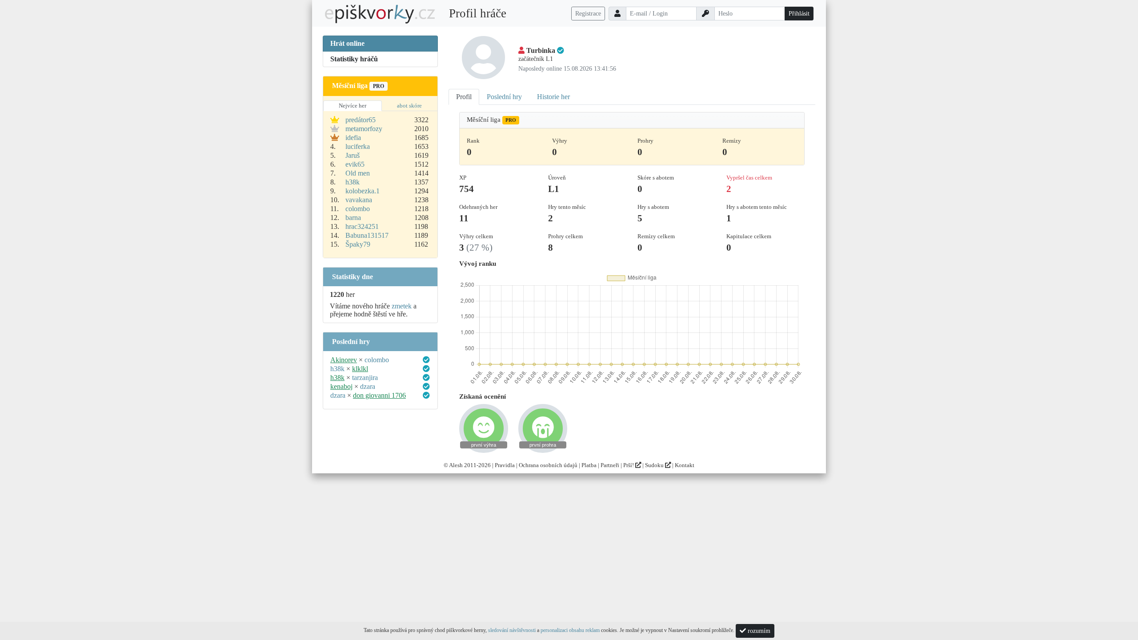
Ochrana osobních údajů (548, 465)
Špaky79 (357, 244)
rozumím (758, 631)
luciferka (357, 146)
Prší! (629, 465)
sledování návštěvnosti (512, 630)
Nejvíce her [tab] (352, 105)
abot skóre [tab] (409, 105)
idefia (353, 137)
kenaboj (341, 386)
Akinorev (343, 360)
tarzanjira (365, 377)
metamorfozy (363, 128)
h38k (352, 182)
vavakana (358, 200)
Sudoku (655, 465)
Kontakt (684, 465)
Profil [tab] (464, 96)
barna (353, 217)
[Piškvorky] (380, 14)
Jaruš (352, 155)
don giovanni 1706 (379, 395)
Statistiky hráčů (354, 59)
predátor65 (360, 120)
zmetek (402, 306)
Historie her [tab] (553, 96)
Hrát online (347, 43)
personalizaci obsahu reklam (570, 630)
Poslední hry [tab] (504, 96)
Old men (357, 173)
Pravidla (505, 465)
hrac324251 (362, 226)
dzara (367, 386)
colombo (357, 208)
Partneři (610, 465)
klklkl (360, 368)
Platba (589, 465)
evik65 (355, 164)
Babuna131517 (367, 235)
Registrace (588, 13)
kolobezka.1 (362, 191)
